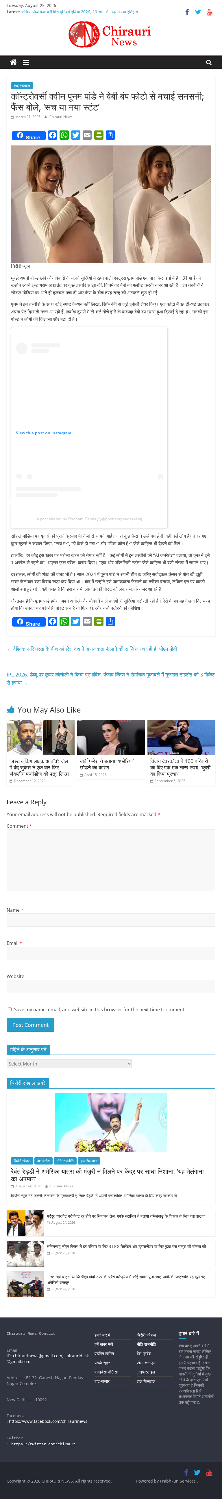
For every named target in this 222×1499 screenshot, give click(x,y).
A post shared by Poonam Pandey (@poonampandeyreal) (89, 519)
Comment (19, 826)
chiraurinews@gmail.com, (38, 1355)
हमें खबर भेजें (104, 1344)
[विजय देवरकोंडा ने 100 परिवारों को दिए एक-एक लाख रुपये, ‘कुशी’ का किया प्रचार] (181, 723)
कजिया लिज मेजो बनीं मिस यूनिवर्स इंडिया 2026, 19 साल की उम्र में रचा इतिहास (79, 11)
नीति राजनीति (65, 1160)
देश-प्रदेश (43, 1160)
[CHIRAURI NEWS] (13, 62)
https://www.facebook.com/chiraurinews (48, 1421)
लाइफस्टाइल (22, 85)
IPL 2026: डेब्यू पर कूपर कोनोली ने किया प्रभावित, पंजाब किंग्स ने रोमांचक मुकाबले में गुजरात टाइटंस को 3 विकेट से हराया (111, 678)
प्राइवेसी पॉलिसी (106, 1372)
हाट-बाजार (102, 1381)
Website (15, 976)
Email (14, 943)
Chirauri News (60, 116)
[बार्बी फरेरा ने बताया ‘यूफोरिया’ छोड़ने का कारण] (111, 723)
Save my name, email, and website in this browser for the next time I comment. (100, 1009)
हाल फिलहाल (89, 1160)
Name (15, 910)
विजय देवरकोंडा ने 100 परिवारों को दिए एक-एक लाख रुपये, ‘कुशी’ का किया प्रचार (180, 767)
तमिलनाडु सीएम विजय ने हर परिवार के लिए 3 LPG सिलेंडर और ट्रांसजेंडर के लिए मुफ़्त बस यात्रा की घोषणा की (126, 1246)
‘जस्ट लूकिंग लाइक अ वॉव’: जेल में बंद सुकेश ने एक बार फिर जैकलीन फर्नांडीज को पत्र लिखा (39, 767)
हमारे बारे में (102, 1335)
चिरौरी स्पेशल (22, 1160)
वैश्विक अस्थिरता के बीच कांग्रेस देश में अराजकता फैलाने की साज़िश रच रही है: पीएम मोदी (92, 648)
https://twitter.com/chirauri (43, 1444)
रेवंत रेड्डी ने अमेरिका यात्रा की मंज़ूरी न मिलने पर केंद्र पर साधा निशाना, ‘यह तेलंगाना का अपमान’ (107, 1175)
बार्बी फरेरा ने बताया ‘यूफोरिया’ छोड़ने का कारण (107, 764)
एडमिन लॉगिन (104, 1353)
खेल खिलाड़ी (146, 1362)
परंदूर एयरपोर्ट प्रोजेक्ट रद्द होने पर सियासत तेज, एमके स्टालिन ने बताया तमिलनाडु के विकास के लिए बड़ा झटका (126, 1216)
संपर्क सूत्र (102, 1362)
